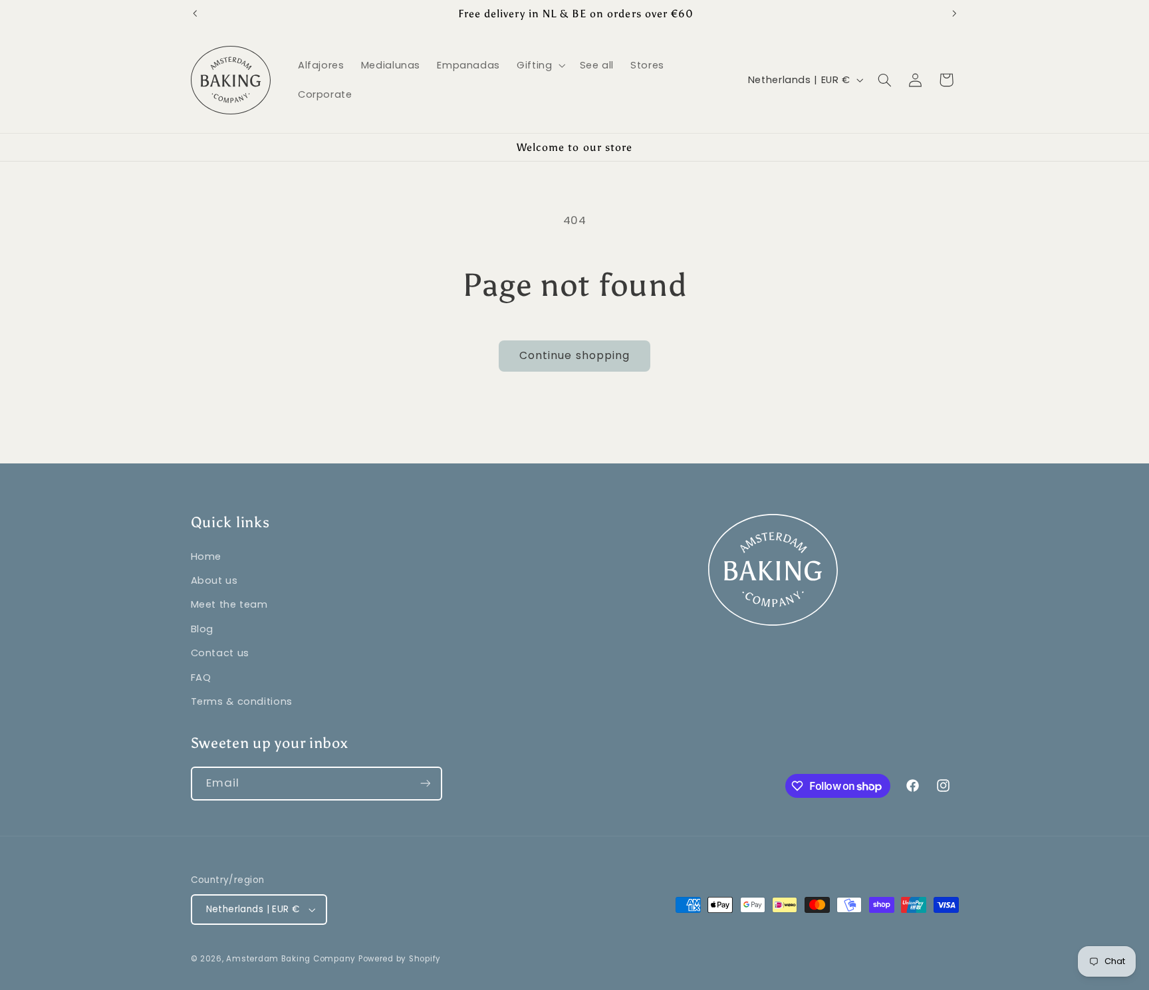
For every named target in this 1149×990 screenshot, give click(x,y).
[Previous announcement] (194, 13)
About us (214, 579)
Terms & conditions (242, 700)
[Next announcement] (954, 13)
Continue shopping (574, 355)
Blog (202, 628)
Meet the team (229, 604)
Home (206, 555)
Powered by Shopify (399, 958)
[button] (540, 65)
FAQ (201, 676)
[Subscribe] (425, 784)
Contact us (220, 652)
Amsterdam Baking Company (292, 958)
